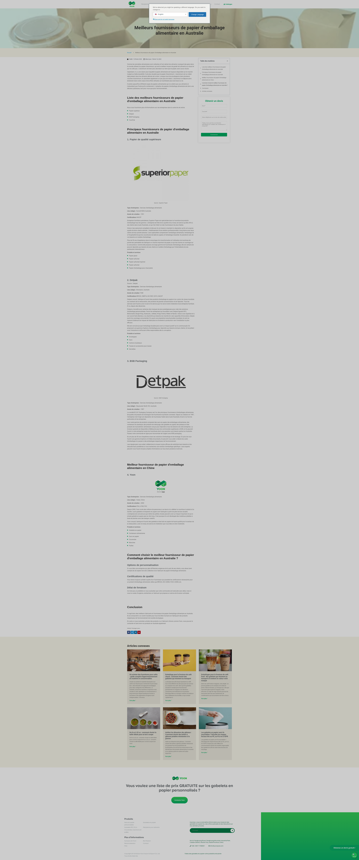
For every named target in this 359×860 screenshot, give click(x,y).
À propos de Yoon (130, 841)
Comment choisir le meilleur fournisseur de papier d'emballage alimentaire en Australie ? (215, 84)
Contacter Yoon (179, 800)
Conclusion (205, 88)
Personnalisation (129, 843)
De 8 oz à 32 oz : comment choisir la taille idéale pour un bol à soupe (142, 733)
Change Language (197, 14)
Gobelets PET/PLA (130, 827)
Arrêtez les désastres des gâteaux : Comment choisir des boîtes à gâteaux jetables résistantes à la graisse (178, 735)
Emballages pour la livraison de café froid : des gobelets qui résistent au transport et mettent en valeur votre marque (214, 678)
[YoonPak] (132, 4)
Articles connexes (207, 91)
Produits (128, 819)
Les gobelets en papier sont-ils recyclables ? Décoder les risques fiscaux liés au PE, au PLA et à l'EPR (214, 734)
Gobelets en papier (149, 822)
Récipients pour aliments (151, 827)
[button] (128, 632)
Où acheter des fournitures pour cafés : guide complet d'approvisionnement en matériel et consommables (143, 677)
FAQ (125, 846)
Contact (146, 843)
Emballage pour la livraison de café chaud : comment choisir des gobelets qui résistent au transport (178, 677)
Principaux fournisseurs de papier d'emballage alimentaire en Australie (212, 73)
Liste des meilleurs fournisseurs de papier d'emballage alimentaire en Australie (214, 68)
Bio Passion (147, 841)
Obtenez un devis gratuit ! (344, 848)
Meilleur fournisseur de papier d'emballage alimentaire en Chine (214, 79)
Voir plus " (132, 700)
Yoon (163, 492)
